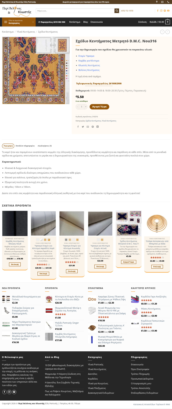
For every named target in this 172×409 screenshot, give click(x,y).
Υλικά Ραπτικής (95, 364)
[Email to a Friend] (88, 127)
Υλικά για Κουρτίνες (98, 383)
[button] (19, 21)
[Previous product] (167, 32)
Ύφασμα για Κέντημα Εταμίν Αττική (100, 247)
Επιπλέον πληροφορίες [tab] (25, 146)
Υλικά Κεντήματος (26, 31)
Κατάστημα (74, 22)
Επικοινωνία (97, 22)
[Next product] (162, 32)
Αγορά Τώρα (99, 106)
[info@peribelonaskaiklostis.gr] (162, 2)
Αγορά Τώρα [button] (128, 262)
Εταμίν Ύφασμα (86, 55)
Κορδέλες (93, 378)
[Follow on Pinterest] (165, 11)
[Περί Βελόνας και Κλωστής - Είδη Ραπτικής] (17, 10)
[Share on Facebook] (78, 127)
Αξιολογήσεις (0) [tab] (45, 146)
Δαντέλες (92, 373)
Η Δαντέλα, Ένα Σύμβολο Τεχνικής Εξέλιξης (62, 384)
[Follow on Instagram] (161, 11)
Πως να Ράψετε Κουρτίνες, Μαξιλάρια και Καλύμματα (64, 393)
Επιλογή (15, 264)
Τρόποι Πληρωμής (140, 373)
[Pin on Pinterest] (92, 127)
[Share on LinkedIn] (97, 127)
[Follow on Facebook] (158, 11)
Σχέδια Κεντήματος (48, 31)
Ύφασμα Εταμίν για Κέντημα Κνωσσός (72, 247)
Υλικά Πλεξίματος (97, 388)
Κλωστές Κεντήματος (89, 65)
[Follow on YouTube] (168, 11)
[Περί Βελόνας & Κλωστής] (157, 2)
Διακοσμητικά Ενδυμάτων (101, 392)
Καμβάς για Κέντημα (88, 60)
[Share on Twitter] (83, 127)
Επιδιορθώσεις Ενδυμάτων (144, 392)
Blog (85, 22)
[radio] (37, 239)
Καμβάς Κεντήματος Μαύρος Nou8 (15, 242)
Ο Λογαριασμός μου (141, 383)
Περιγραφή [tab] (8, 146)
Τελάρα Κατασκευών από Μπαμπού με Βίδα (157, 242)
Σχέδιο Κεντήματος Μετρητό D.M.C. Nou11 (128, 242)
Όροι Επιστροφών (140, 369)
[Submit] (116, 10)
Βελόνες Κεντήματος (89, 70)
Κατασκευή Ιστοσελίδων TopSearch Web (151, 404)
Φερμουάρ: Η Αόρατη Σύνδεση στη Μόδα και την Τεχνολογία (63, 375)
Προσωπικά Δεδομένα (142, 378)
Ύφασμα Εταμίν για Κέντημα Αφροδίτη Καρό (43, 247)
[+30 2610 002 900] (168, 2)
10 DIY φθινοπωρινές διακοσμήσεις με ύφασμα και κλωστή (64, 367)
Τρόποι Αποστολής (140, 388)
